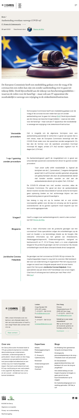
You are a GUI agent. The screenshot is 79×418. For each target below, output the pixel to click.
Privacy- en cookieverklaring (10, 410)
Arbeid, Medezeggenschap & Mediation (42, 350)
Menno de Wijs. (39, 220)
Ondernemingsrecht (42, 364)
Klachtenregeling (7, 414)
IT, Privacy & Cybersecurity (11, 24)
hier (31, 275)
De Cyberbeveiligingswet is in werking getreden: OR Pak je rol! (65, 385)
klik (58, 116)
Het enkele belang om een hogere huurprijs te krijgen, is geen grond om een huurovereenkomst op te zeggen (65, 375)
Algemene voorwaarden (9, 407)
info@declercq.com (43, 313)
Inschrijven (60, 331)
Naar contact (12, 333)
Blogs (3, 17)
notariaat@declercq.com (43, 324)
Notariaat (38, 361)
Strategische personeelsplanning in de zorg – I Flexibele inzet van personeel (66, 355)
